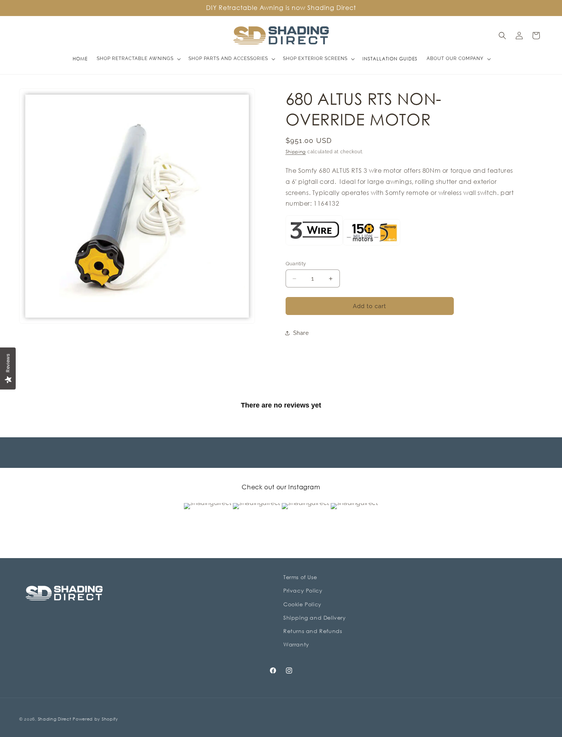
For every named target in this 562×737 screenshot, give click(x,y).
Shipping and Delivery (314, 617)
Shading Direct (54, 718)
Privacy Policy (302, 590)
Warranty (296, 644)
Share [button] (301, 333)
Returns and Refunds (312, 631)
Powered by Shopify (95, 718)
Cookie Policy (302, 604)
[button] (138, 59)
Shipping (296, 151)
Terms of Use (300, 577)
